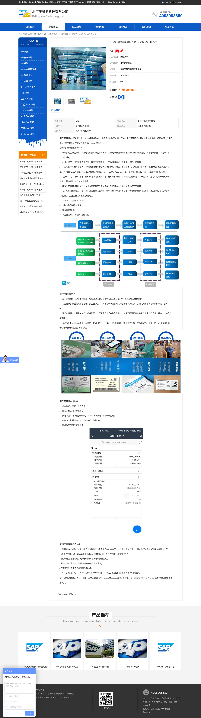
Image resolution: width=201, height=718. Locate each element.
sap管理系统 (26, 81)
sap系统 (24, 52)
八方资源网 (40, 697)
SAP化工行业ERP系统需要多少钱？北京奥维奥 (33, 167)
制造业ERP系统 (28, 105)
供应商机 (53, 27)
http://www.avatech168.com (65, 594)
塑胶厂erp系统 (27, 128)
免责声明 (48, 697)
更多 (44, 155)
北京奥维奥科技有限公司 (54, 694)
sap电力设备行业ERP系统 (34, 667)
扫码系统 (25, 93)
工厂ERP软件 (27, 99)
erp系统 (24, 63)
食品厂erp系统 (27, 122)
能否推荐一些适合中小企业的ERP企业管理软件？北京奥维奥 (33, 206)
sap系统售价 (165, 667)
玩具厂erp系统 (27, 134)
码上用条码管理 (50, 34)
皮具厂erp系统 (27, 116)
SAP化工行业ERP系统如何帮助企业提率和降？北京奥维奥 (33, 173)
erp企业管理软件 (28, 69)
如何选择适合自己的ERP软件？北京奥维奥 (33, 212)
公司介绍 (99, 27)
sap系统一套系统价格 (133, 667)
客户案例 (146, 27)
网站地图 (65, 697)
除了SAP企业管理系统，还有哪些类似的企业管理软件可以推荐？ (33, 201)
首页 (30, 34)
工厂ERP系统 (27, 110)
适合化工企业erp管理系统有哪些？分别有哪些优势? (33, 178)
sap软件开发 (26, 75)
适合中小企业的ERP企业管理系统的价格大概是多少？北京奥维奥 (33, 195)
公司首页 (30, 27)
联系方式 (169, 27)
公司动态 (123, 27)
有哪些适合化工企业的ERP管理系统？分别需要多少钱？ (33, 184)
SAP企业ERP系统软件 (67, 667)
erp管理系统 (26, 57)
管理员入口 (57, 697)
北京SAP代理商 (99, 667)
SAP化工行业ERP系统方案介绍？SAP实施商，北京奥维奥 (33, 190)
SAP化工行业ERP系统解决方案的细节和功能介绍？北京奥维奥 (33, 162)
